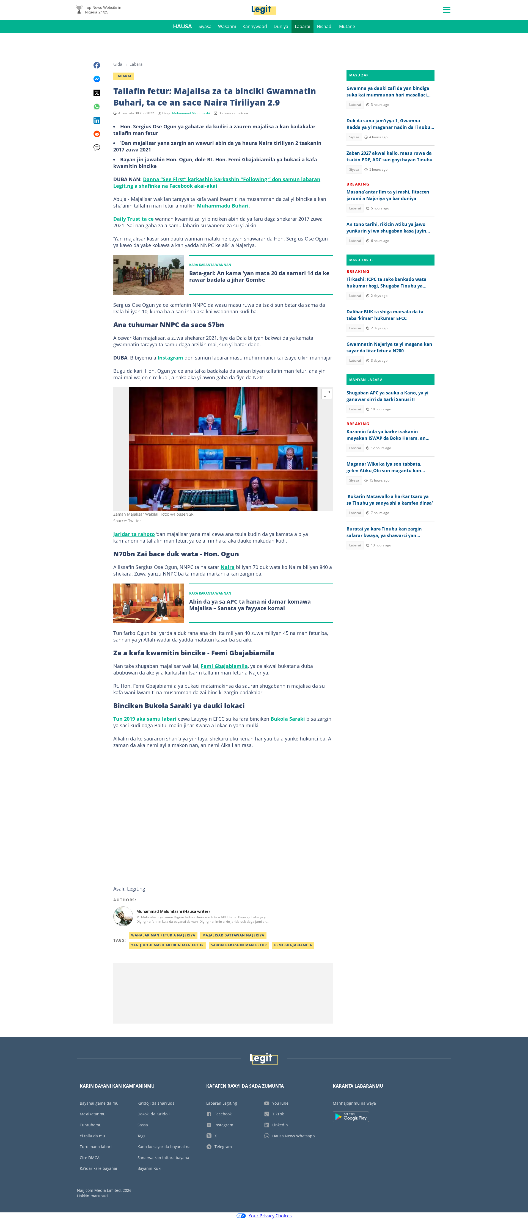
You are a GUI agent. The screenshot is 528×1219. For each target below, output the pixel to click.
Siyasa (205, 26)
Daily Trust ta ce (133, 218)
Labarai (302, 26)
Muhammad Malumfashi (191, 113)
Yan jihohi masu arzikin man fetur (167, 945)
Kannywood (255, 26)
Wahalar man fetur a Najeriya (163, 935)
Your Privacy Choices (270, 1216)
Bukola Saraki (288, 718)
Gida (117, 64)
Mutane (347, 26)
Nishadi (324, 26)
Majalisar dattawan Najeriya (233, 935)
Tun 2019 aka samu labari (145, 718)
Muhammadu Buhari (223, 205)
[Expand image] (326, 394)
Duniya (281, 26)
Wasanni (227, 26)
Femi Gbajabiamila (224, 666)
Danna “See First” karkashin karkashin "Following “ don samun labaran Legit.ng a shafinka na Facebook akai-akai (216, 182)
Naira (228, 567)
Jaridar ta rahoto (134, 534)
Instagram (170, 357)
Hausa (182, 26)
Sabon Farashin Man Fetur (239, 945)
